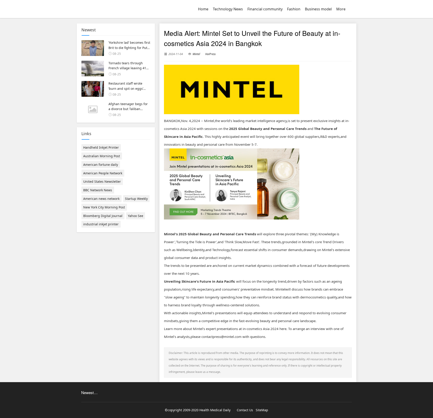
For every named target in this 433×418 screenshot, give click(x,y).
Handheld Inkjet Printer (101, 147)
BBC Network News (97, 190)
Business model (318, 9)
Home (203, 9)
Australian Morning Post (101, 156)
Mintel (196, 54)
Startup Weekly (136, 198)
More (340, 9)
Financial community (265, 9)
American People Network (102, 173)
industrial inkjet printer (101, 224)
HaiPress (210, 54)
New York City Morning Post (104, 207)
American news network (101, 198)
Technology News (228, 9)
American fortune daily (100, 164)
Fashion (293, 9)
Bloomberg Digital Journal (102, 216)
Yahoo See (135, 216)
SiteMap (262, 410)
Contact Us (245, 410)
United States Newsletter (102, 181)
